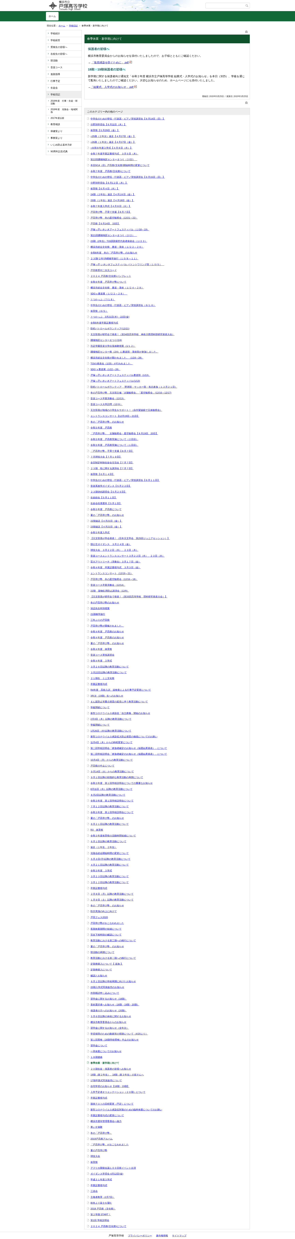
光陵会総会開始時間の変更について (109, 853)
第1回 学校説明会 (99, 1220)
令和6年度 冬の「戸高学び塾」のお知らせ (113, 252)
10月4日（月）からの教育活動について (111, 760)
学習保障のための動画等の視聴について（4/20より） (119, 1033)
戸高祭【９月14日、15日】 (105, 223)
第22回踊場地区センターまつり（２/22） (113, 159)
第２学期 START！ (100, 1214)
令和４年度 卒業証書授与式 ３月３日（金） (115, 567)
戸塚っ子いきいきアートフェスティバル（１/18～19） (119, 229)
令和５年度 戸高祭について (106, 509)
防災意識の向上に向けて (103, 911)
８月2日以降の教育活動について (107, 794)
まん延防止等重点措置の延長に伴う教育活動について (119, 701)
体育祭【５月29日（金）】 (105, 130)
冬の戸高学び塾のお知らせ (104, 602)
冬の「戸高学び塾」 (101, 1133)
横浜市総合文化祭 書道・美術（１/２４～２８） (117, 287)
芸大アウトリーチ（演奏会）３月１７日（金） (115, 561)
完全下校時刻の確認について (106, 934)
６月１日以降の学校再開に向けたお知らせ (113, 981)
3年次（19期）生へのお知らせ (106, 695)
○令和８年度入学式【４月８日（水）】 (111, 147)
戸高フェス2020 (99, 917)
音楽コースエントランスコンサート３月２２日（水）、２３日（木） (127, 555)
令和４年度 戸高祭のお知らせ (107, 631)
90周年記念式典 (59, 151)
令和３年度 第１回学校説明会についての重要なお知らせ (121, 783)
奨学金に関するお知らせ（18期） (108, 998)
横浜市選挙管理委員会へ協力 (106, 1121)
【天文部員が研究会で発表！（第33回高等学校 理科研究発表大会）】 (128, 596)
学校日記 (73, 25)
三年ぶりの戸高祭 (100, 620)
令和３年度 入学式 (101, 870)
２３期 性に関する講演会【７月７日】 (112, 468)
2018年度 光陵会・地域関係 (64, 110)
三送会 (94, 1191)
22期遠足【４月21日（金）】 (106, 521)
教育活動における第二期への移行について (113, 958)
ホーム (52, 16)
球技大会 (95, 1156)
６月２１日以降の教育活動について (109, 824)
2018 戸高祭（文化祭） (103, 1208)
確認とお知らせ (98, 975)
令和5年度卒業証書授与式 (104, 322)
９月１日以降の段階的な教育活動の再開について (116, 777)
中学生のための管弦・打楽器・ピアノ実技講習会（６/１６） (123, 305)
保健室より (56, 131)
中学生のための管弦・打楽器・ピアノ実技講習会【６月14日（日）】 (127, 118)
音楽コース (56, 67)
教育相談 (55, 124)
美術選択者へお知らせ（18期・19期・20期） (114, 1004)
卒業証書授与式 (98, 684)
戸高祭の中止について (102, 765)
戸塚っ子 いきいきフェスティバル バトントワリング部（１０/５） (127, 264)
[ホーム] (126, 6)
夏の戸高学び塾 (98, 1150)
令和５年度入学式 (100, 532)
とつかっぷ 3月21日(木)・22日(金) (109, 316)
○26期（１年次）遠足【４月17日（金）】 (113, 142)
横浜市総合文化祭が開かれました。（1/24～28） (116, 357)
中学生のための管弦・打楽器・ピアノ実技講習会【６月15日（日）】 (127, 177)
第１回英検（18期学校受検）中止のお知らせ (114, 1039)
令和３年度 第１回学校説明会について (112, 800)
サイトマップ (179, 1235)
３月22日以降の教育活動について (108, 672)
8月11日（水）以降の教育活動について (111, 789)
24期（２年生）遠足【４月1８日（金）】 (112, 194)
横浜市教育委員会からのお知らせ (108, 1022)
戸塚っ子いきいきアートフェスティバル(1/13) (115, 381)
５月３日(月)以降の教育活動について (110, 859)
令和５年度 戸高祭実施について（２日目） (114, 439)
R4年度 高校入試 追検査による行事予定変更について (120, 689)
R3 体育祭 (96, 829)
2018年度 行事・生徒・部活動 (64, 102)
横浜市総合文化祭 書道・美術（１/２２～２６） (117, 247)
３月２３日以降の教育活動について (109, 876)
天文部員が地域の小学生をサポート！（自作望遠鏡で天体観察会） (126, 410)
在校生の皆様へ (59, 54)
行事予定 (55, 81)
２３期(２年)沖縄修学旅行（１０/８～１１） (114, 258)
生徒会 (54, 87)
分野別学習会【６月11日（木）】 (108, 124)
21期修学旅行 (97, 614)
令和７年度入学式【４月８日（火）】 (110, 206)
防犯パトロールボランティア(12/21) (109, 328)
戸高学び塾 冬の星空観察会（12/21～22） (114, 217)
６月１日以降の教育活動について (108, 841)
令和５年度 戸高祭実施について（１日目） (114, 445)
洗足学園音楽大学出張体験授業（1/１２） (113, 346)
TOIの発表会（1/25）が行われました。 (111, 363)
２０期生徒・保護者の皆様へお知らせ (110, 1068)
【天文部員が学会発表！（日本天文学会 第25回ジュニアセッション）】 (130, 538)
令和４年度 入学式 (101, 660)
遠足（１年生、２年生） (103, 847)
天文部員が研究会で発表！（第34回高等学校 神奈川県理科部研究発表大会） (132, 334)
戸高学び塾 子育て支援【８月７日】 (110, 212)
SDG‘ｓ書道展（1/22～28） (105, 369)
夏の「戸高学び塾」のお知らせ (107, 515)
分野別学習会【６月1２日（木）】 (109, 182)
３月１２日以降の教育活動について (109, 882)
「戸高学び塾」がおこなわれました (109, 1144)
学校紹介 (55, 33)
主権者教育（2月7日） (102, 1197)
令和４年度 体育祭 (101, 649)
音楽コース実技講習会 (102, 655)
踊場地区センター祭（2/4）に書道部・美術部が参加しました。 (124, 351)
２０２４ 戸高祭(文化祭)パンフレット (110, 276)
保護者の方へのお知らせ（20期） (108, 1010)
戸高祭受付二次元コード (103, 270)
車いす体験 (96, 1127)
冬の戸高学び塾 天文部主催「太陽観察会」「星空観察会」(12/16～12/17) (130, 392)
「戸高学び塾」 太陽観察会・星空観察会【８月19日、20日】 (124, 433)
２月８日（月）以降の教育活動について (112, 894)
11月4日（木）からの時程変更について (111, 742)
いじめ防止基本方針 (61, 144)
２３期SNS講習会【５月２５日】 (108, 491)
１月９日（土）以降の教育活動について (112, 899)
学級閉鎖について (100, 707)
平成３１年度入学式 (101, 1179)
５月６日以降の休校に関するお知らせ (110, 1016)
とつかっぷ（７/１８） (102, 299)
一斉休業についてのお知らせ (106, 1051)
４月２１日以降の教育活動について (109, 864)
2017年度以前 (57, 118)
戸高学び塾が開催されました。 (107, 625)
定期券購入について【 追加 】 (106, 963)
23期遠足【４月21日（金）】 (106, 526)
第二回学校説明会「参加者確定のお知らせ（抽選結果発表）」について (128, 748)
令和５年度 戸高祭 (101, 427)
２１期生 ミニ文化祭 (102, 678)
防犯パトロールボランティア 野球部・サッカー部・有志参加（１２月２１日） (133, 386)
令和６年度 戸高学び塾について (108, 281)
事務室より (56, 138)
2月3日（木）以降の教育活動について (110, 719)
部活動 (54, 60)
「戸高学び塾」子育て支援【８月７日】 (112, 451)
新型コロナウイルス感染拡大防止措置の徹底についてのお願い (123, 736)
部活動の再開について (102, 952)
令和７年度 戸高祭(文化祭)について (110, 171)
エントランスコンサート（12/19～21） (111, 573)
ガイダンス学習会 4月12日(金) (106, 1173)
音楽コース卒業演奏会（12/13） (107, 398)
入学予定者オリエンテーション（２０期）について (117, 1092)
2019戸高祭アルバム (101, 1138)
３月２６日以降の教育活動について (109, 666)
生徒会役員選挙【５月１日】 (106, 503)
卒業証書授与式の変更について (107, 1115)
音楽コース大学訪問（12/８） (106, 404)
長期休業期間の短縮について (106, 929)
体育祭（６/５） (99, 311)
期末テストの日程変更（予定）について (112, 1103)
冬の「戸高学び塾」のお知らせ (107, 421)
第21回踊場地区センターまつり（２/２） (113, 235)
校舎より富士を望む (101, 1202)
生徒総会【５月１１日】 (103, 497)
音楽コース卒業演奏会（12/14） (107, 585)
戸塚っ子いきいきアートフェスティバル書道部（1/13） (120, 375)
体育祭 (94, 1162)
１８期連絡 (96, 1057)
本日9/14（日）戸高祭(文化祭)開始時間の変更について (120, 165)
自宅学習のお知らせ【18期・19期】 (109, 1086)
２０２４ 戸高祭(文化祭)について (108, 1226)
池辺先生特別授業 (100, 608)
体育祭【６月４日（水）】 (104, 188)
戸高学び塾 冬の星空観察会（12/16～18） (114, 579)
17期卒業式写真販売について (106, 1080)
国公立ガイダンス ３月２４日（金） (110, 544)
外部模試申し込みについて (104, 993)
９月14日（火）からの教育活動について (112, 771)
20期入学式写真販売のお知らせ (107, 987)
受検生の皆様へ (59, 47)
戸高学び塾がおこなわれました (107, 923)
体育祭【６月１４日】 (102, 474)
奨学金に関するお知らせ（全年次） (109, 1028)
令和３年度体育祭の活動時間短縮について (113, 835)
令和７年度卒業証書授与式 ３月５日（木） (114, 153)
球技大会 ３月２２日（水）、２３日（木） (114, 550)
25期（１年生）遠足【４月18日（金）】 (112, 200)
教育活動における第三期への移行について (113, 940)
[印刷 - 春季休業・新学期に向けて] (246, 31)
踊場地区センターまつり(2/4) (106, 340)
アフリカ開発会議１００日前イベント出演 (113, 1168)
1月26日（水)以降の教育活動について (110, 730)
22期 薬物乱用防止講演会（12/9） (109, 590)
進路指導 (55, 74)
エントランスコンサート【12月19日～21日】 (114, 416)
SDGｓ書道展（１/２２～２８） (108, 293)
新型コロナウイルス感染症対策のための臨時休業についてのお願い (126, 1109)
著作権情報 (162, 1235)
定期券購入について (101, 969)
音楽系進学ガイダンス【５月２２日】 (110, 486)
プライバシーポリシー (140, 1235)
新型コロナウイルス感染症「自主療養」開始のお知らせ (120, 713)
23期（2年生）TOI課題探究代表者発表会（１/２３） (118, 241)
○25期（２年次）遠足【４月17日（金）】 (113, 136)
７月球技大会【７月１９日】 (106, 456)
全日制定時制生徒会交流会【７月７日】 (112, 462)
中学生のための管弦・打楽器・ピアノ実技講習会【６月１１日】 (125, 480)
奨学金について (98, 1045)
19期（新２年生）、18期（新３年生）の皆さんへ (117, 1074)
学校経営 (55, 40)
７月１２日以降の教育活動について (109, 806)
